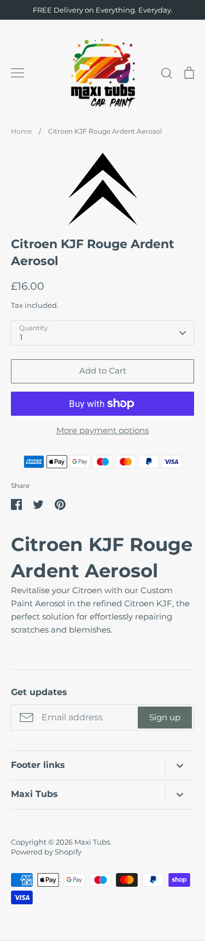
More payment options (102, 430)
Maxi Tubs (92, 841)
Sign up (164, 717)
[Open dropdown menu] (179, 765)
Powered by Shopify (46, 851)
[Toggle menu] (17, 72)
